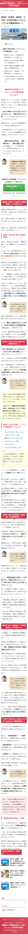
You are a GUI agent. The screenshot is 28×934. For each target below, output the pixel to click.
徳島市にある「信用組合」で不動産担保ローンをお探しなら (14, 72)
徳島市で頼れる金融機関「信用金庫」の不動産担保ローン (14, 67)
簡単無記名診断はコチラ (12, 187)
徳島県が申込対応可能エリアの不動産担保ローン (14, 922)
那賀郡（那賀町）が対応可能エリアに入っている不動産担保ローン (17, 885)
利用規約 (5, 919)
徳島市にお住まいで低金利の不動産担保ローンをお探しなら (14, 56)
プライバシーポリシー (13, 919)
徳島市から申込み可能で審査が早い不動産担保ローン (14, 62)
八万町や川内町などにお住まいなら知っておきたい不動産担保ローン (14, 79)
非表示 (10, 44)
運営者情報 (22, 919)
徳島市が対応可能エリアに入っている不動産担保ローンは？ (14, 50)
